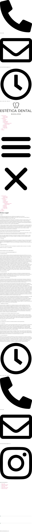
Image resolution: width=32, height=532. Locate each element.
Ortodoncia (4, 119)
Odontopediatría (5, 121)
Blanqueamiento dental (8, 123)
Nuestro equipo (5, 116)
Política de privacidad (5, 484)
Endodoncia (5, 125)
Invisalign (4, 120)
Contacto (3, 129)
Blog (2, 209)
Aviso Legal (3, 483)
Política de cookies (4, 485)
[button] (16, 162)
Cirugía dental (5, 208)
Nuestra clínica (5, 117)
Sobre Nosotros (4, 115)
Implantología (5, 207)
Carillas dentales (7, 124)
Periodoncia (5, 206)
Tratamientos (3, 118)
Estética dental (5, 122)
